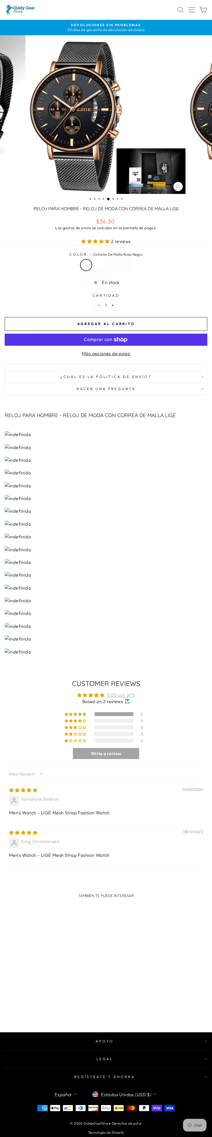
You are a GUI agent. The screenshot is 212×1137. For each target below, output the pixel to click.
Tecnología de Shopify (106, 1132)
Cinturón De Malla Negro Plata (125, 265)
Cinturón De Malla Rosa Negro (86, 265)
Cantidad (106, 295)
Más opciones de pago (106, 353)
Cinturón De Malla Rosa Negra (112, 265)
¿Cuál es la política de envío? (105, 376)
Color (106, 254)
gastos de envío (77, 227)
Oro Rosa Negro (99, 265)
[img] (23, 790)
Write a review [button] (106, 753)
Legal (104, 1059)
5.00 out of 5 (121, 695)
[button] (96, 241)
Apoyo (105, 1041)
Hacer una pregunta (106, 389)
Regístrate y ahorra (104, 1076)
